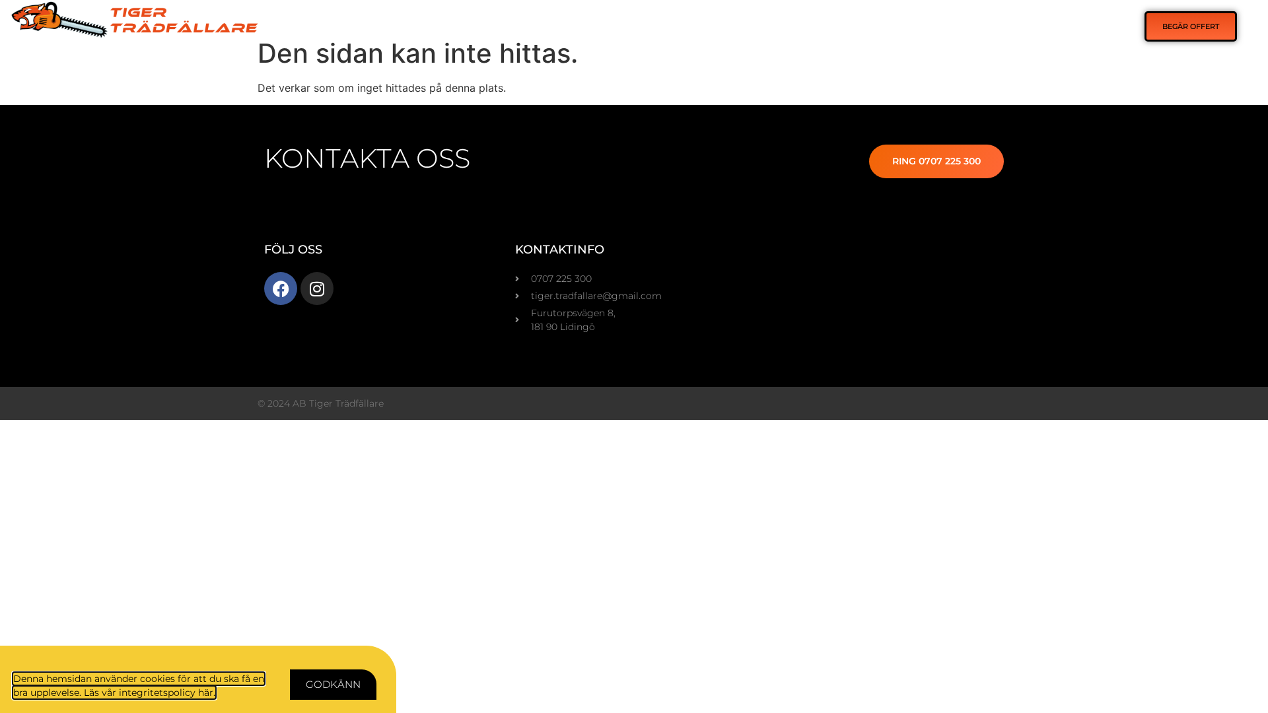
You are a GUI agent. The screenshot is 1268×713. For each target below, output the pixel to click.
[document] (634, 356)
